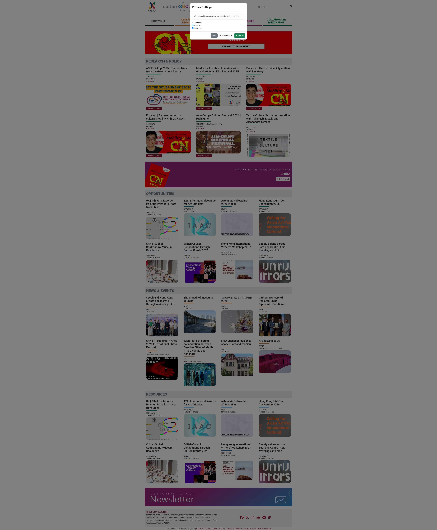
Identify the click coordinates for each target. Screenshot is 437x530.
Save (214, 35)
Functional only (226, 35)
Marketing (198, 28)
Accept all (240, 35)
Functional (198, 23)
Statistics (198, 25)
